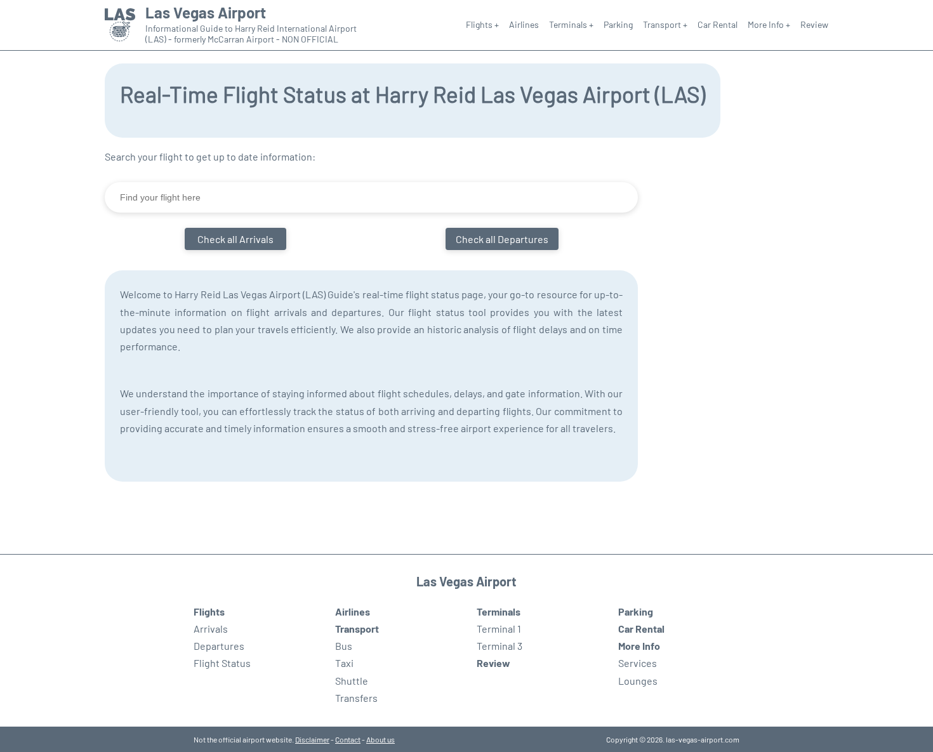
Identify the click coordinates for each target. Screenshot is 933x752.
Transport (357, 629)
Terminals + (571, 24)
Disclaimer (312, 739)
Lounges (638, 681)
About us (380, 739)
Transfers (356, 698)
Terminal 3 (499, 646)
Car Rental (718, 24)
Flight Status (222, 663)
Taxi (344, 663)
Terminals (498, 611)
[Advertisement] (752, 338)
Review (814, 24)
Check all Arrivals (235, 239)
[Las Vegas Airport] (120, 25)
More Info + (769, 24)
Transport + (665, 24)
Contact (348, 739)
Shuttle (351, 681)
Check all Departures (502, 239)
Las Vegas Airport (205, 12)
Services (637, 663)
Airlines (524, 24)
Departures (219, 646)
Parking (618, 24)
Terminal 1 (499, 629)
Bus (343, 646)
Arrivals (211, 629)
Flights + (482, 24)
